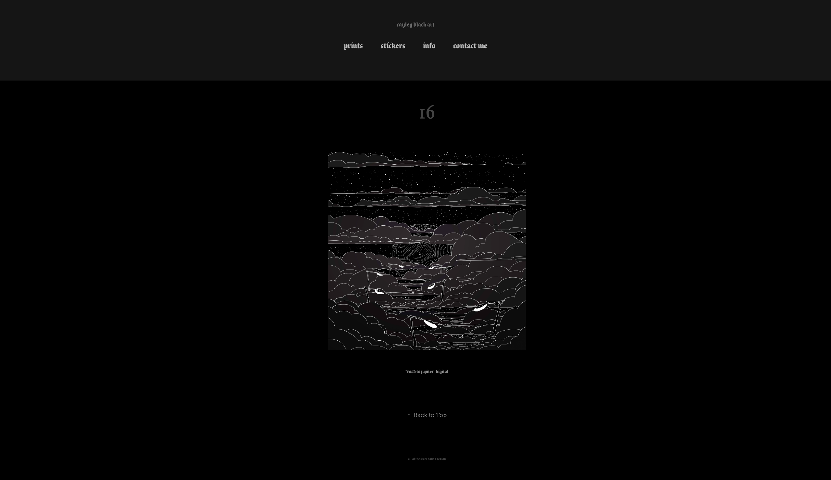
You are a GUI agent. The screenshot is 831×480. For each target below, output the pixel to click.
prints (353, 45)
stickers (392, 45)
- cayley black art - (415, 24)
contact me (470, 45)
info (429, 45)
